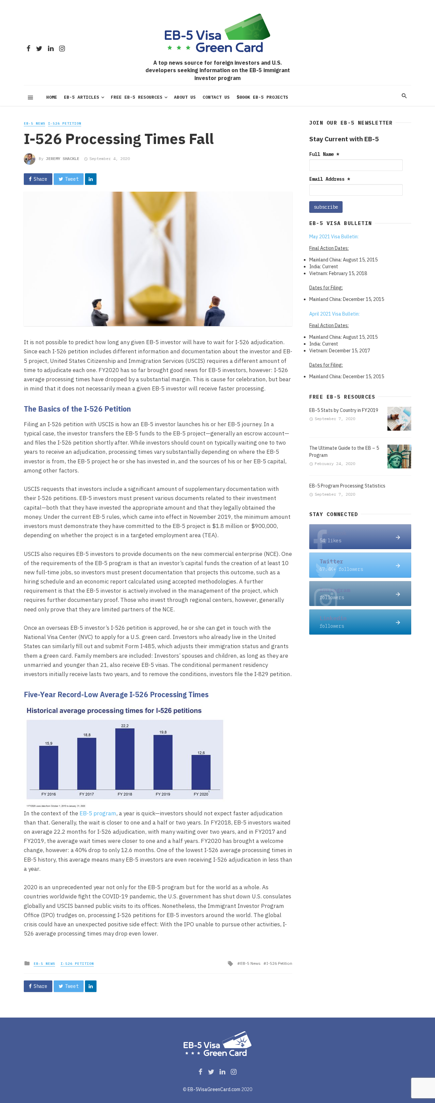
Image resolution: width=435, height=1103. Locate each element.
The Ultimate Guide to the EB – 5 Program (344, 451)
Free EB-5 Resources (136, 97)
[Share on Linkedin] (91, 179)
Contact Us (216, 97)
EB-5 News (34, 123)
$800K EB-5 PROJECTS (262, 97)
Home (51, 97)
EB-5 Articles (81, 97)
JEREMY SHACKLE (62, 158)
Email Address (329, 179)
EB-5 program (98, 813)
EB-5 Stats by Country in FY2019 (343, 410)
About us (185, 97)
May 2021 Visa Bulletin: (334, 237)
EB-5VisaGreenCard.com (214, 1089)
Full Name (324, 154)
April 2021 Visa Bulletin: (334, 314)
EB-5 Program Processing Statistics (347, 486)
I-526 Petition (64, 123)
